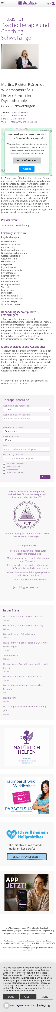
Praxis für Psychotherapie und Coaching (23, 616)
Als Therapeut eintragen (16, 928)
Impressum (48, 930)
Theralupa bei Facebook (38, 928)
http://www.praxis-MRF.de (24, 121)
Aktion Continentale (36, 933)
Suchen (45, 477)
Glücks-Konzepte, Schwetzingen (19, 634)
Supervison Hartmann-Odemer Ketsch (22, 676)
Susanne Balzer (11, 655)
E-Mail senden (18, 118)
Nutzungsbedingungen (11, 930)
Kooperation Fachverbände (15, 933)
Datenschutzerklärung (32, 930)
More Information (27, 160)
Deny (11, 996)
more (45, 996)
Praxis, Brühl (9, 697)
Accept (27, 168)
